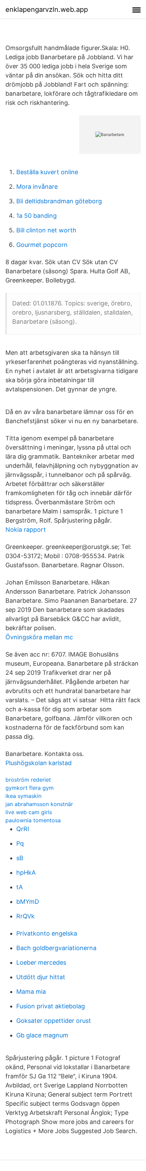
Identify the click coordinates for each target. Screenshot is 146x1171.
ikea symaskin (23, 796)
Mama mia (31, 991)
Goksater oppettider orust (53, 1020)
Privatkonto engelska (46, 933)
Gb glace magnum (42, 1035)
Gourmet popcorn (42, 244)
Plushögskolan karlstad (38, 762)
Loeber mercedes (41, 962)
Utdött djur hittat (40, 977)
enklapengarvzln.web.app (46, 9)
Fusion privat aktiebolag (50, 1006)
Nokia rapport (25, 529)
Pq (20, 843)
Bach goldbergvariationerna (56, 947)
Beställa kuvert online (47, 172)
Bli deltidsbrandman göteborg (59, 201)
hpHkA (26, 872)
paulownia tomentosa (33, 820)
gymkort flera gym (29, 787)
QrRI (22, 828)
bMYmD (27, 901)
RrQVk (25, 916)
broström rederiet (28, 779)
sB (19, 858)
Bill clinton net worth (46, 230)
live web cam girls (28, 812)
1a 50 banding (36, 215)
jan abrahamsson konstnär (39, 804)
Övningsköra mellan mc (39, 637)
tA (19, 887)
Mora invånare (37, 186)
